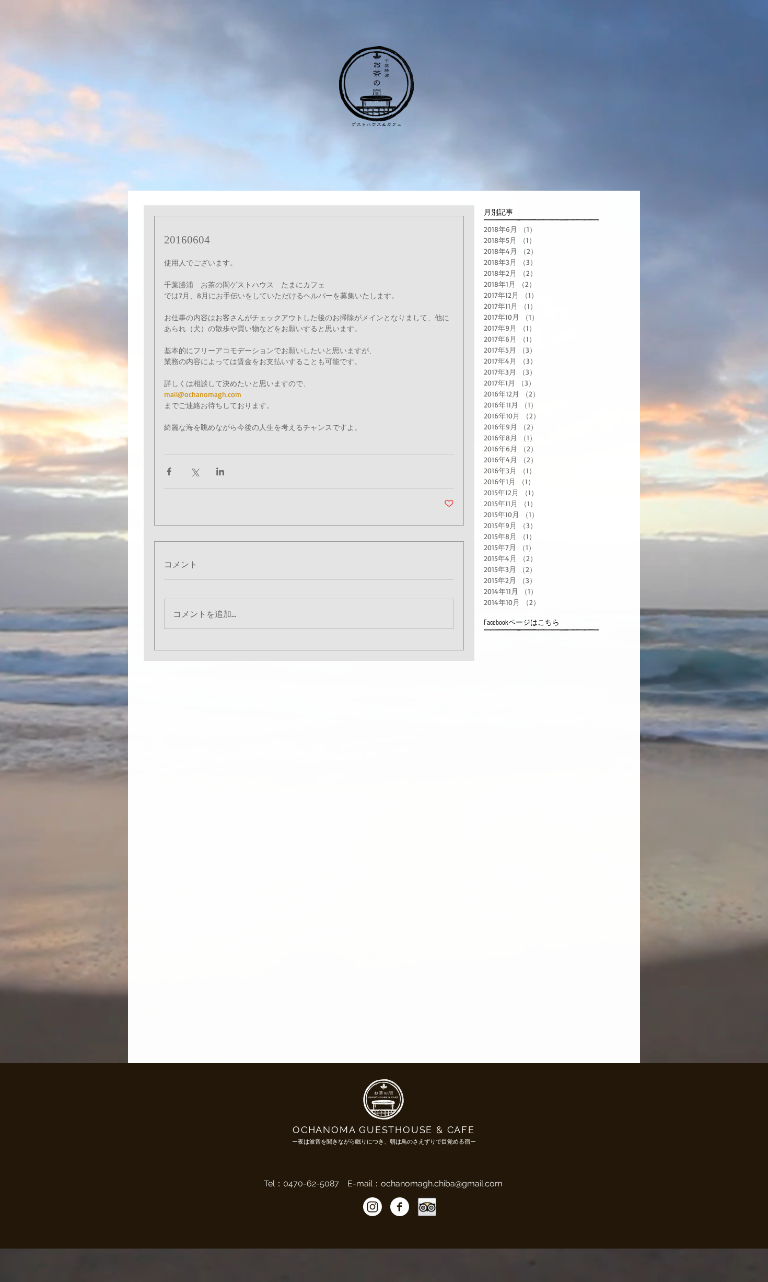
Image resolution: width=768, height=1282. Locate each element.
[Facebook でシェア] (169, 471)
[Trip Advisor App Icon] (426, 1206)
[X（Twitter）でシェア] (195, 471)
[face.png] (399, 1206)
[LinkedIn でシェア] (220, 471)
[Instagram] (372, 1206)
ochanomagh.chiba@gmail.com (442, 1183)
